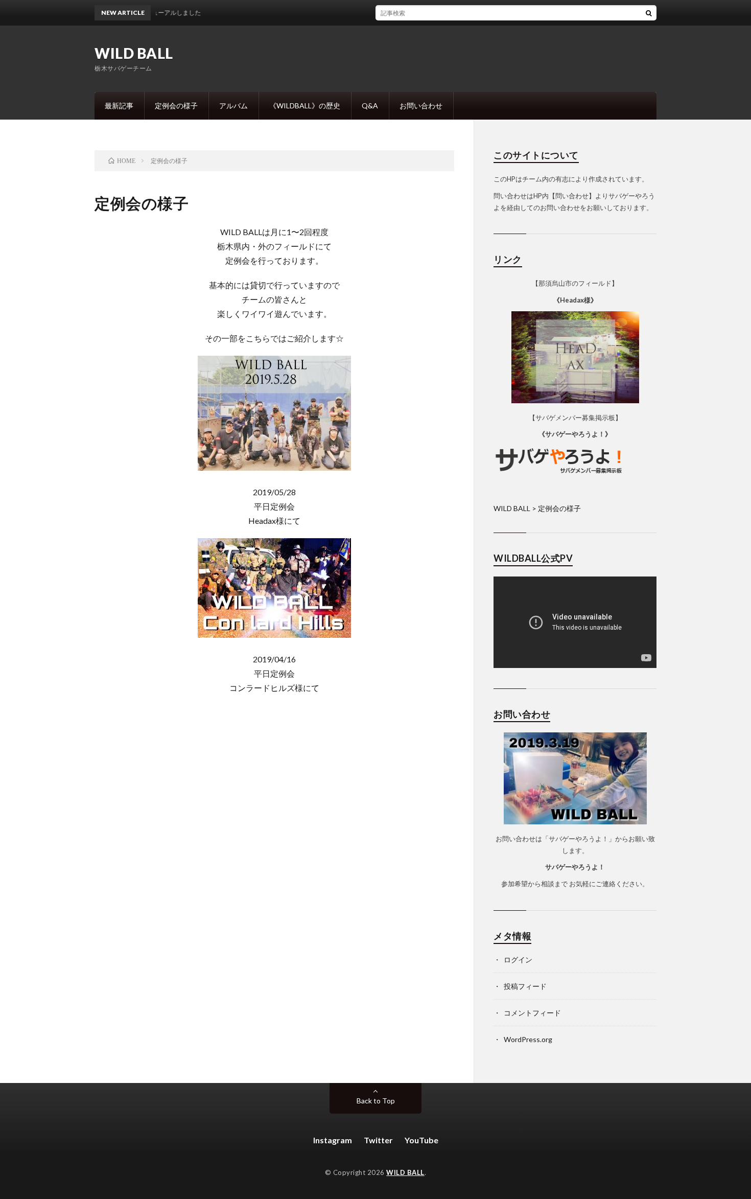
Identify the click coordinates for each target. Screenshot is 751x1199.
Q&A (370, 105)
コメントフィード (532, 1012)
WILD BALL (134, 53)
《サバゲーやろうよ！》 (575, 434)
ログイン (518, 959)
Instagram (332, 1140)
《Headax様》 (575, 300)
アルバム (233, 105)
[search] (648, 12)
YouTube (421, 1140)
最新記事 (119, 105)
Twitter (378, 1140)
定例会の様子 (176, 105)
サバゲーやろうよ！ (575, 867)
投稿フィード (525, 986)
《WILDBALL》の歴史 (304, 105)
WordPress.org (528, 1039)
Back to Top (376, 1100)
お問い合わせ (421, 105)
